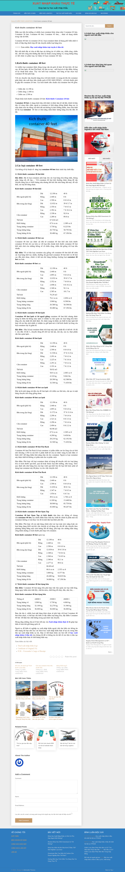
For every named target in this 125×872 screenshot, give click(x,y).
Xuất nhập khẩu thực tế (58, 622)
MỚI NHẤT (91, 158)
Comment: (18, 778)
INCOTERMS (104, 13)
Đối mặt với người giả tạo (92, 857)
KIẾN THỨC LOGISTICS (45, 13)
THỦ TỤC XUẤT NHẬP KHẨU (64, 13)
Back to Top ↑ (109, 870)
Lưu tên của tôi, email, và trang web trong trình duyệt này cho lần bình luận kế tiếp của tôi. (43, 814)
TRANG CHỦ (16, 13)
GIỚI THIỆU (15, 836)
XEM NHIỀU (106, 158)
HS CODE (78, 13)
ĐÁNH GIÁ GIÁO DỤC (91, 13)
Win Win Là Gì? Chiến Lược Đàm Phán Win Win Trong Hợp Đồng (98, 851)
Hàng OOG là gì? (61, 665)
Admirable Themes (29, 870)
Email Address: (19, 805)
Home (13, 21)
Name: (17, 796)
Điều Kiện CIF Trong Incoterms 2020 (98, 379)
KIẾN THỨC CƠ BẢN (29, 13)
